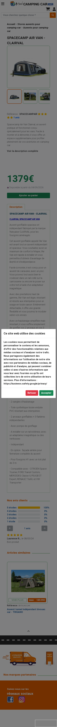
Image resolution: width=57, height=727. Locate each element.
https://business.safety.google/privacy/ (25, 383)
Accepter (46, 393)
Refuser (31, 393)
